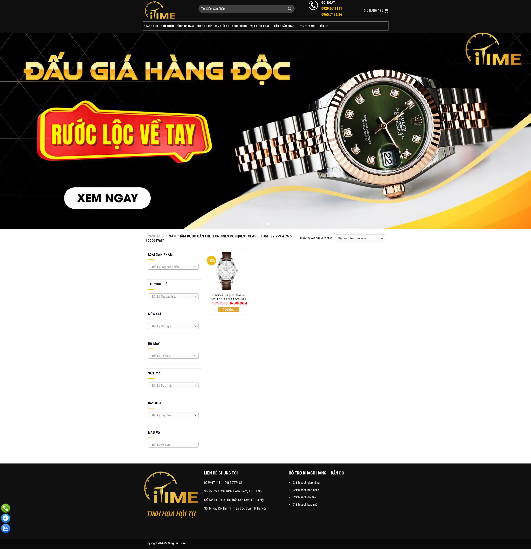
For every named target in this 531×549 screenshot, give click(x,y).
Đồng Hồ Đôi (239, 26)
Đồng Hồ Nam (185, 26)
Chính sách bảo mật (305, 504)
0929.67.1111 (213, 483)
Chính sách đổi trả (304, 497)
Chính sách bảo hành (306, 490)
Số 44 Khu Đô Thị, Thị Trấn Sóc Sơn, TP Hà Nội (235, 508)
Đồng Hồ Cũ (221, 26)
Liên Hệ (323, 26)
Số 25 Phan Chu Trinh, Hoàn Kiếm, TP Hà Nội (233, 491)
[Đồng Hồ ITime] (167, 10)
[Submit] (290, 9)
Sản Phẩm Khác (284, 26)
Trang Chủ (151, 26)
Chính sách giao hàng (306, 483)
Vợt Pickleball (260, 26)
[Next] (515, 130)
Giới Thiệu (167, 26)
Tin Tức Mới (308, 26)
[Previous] (15, 130)
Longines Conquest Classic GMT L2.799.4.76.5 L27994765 (228, 297)
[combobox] (173, 267)
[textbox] (172, 267)
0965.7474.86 (233, 483)
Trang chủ (155, 236)
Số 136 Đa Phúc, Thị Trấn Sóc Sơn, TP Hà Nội (234, 500)
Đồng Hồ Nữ (204, 26)
